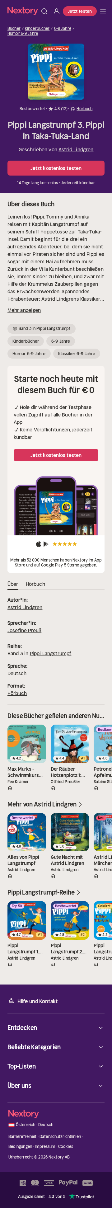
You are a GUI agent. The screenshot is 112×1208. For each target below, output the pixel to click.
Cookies (65, 1146)
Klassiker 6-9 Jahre (77, 353)
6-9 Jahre (62, 28)
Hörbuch (17, 693)
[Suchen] (44, 11)
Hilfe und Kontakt (37, 1001)
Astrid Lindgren (75, 149)
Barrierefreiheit (22, 1136)
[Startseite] (22, 11)
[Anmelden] (56, 11)
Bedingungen (20, 1146)
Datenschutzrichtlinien (60, 1136)
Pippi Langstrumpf (51, 653)
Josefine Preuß (24, 630)
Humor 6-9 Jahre (22, 33)
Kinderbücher (37, 28)
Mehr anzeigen (24, 310)
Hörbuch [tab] (35, 584)
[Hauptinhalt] (103, 11)
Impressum (45, 1146)
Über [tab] (12, 584)
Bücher (14, 28)
